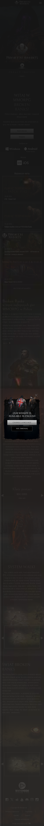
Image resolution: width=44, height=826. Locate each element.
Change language (22, 423)
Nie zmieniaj (22, 429)
